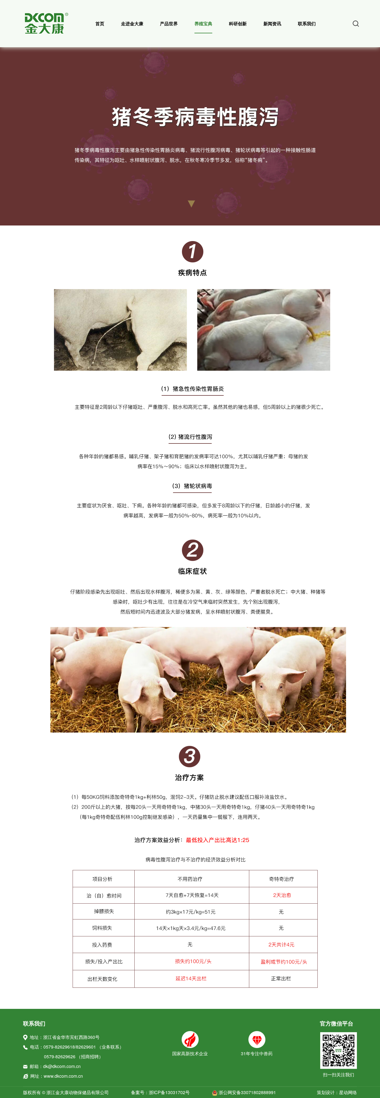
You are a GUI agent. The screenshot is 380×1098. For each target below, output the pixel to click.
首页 (99, 23)
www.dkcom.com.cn (63, 1076)
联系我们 (307, 23)
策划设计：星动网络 (337, 1092)
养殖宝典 (203, 23)
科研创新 (238, 23)
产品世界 (169, 23)
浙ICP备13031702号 (169, 1092)
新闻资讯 (272, 23)
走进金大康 (132, 23)
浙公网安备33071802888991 (247, 1092)
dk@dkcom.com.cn (62, 1066)
